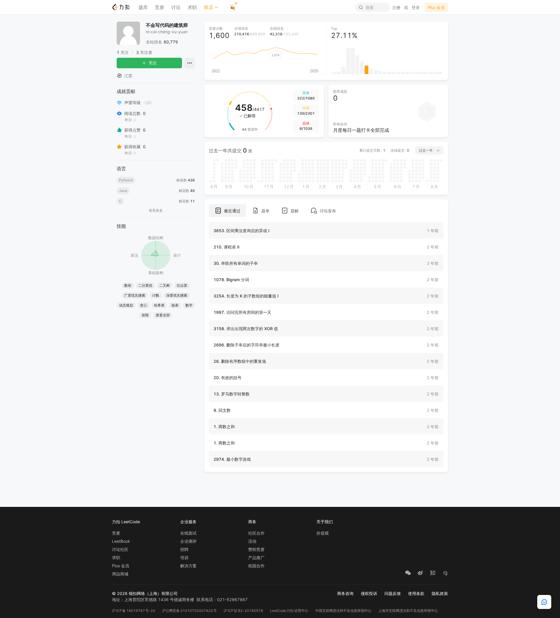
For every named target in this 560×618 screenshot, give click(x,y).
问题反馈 (392, 593)
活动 (252, 541)
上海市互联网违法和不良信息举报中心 (408, 610)
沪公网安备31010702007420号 (189, 610)
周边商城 (120, 574)
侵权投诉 (369, 593)
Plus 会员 (120, 566)
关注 (152, 62)
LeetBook (121, 541)
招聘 (184, 549)
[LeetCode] (120, 7)
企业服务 (188, 521)
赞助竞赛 (256, 549)
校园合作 (256, 566)
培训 (184, 558)
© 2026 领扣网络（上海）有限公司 (145, 593)
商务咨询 (345, 593)
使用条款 (416, 593)
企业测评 (188, 541)
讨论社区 (120, 549)
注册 (396, 7)
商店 (208, 7)
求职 (192, 7)
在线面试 (188, 533)
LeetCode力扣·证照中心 (289, 610)
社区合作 (256, 533)
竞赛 (159, 7)
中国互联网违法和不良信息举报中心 (343, 610)
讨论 (176, 7)
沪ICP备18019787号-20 (133, 610)
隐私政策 (440, 593)
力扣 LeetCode (126, 521)
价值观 (322, 533)
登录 (416, 7)
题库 (143, 7)
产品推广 (256, 558)
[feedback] (544, 602)
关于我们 (324, 521)
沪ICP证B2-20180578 (243, 610)
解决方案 (188, 566)
